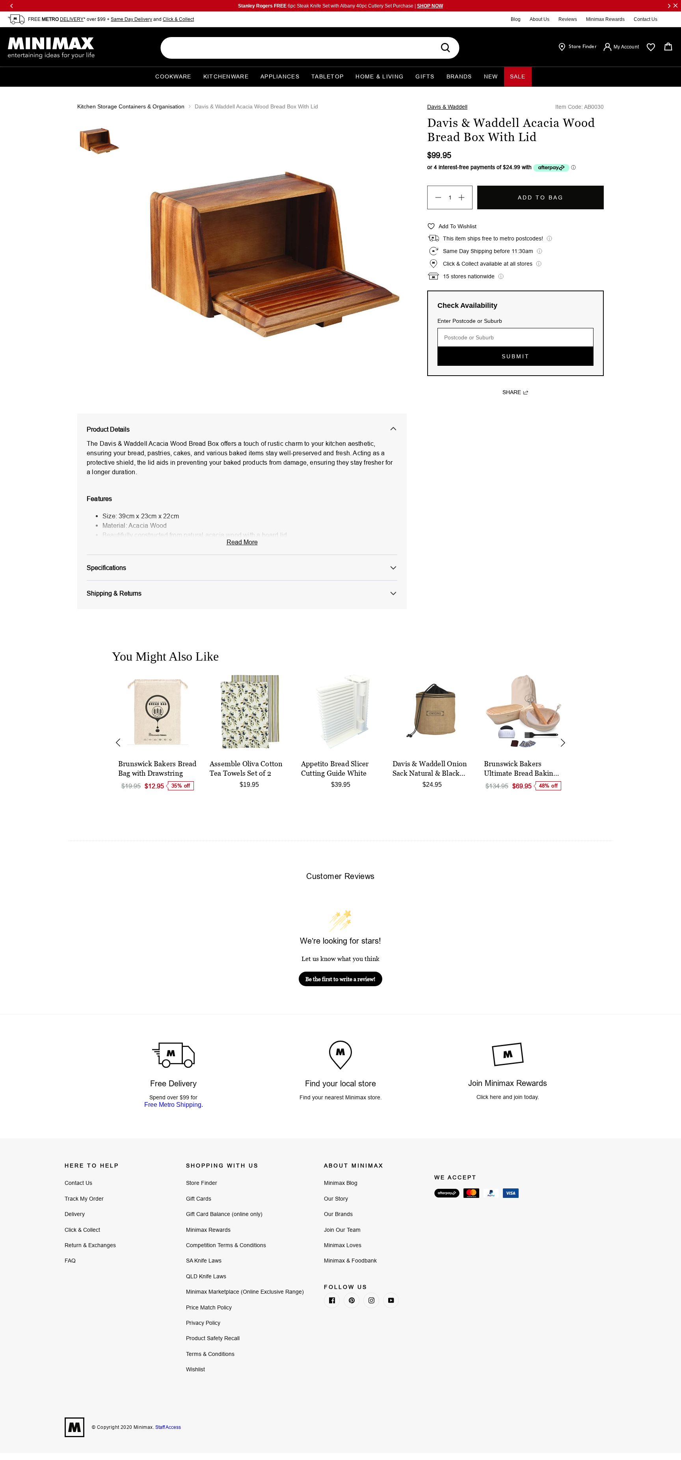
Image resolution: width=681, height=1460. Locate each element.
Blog (516, 19)
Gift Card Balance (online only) (224, 1214)
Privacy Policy (203, 1323)
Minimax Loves (342, 1245)
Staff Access (167, 1427)
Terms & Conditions (210, 1354)
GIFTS (425, 76)
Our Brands (338, 1214)
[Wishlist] (651, 47)
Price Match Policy (209, 1307)
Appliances (280, 76)
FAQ (70, 1260)
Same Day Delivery (131, 19)
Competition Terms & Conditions (226, 1245)
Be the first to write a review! (340, 979)
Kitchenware (226, 76)
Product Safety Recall (213, 1338)
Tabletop (327, 76)
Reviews (567, 19)
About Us (539, 19)
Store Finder (201, 1183)
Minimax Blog (340, 1183)
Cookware (173, 76)
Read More (242, 542)
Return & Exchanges (90, 1245)
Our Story (336, 1199)
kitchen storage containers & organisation (130, 106)
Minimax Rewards (605, 19)
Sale (518, 76)
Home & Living (379, 76)
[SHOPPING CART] (668, 47)
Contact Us (645, 19)
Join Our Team (342, 1230)
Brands (459, 76)
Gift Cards (198, 1199)
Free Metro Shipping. (173, 1104)
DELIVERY (72, 19)
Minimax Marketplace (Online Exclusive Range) (245, 1292)
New (491, 76)
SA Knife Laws (203, 1260)
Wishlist (195, 1369)
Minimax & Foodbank (350, 1260)
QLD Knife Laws (206, 1276)
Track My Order (84, 1199)
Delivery (75, 1214)
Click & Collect (178, 19)
